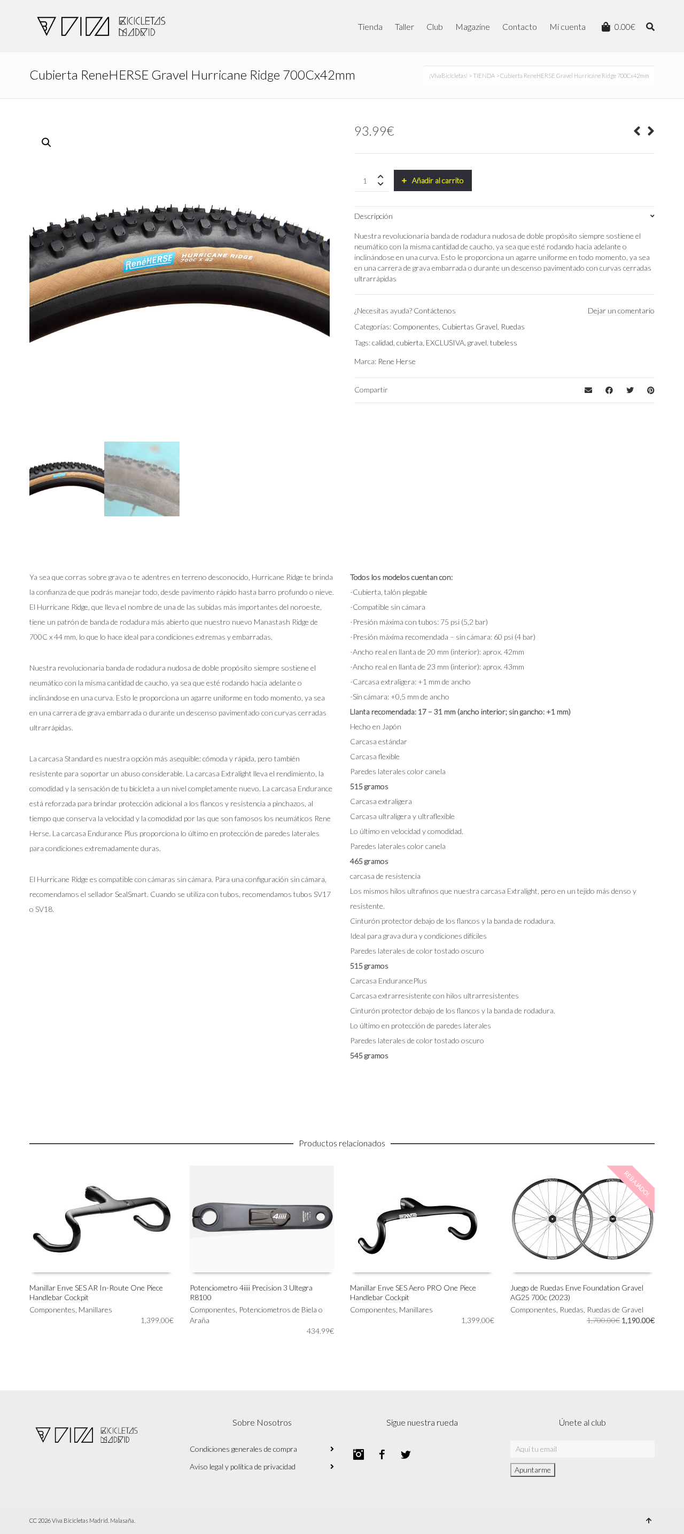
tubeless (503, 342)
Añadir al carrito (438, 180)
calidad (382, 342)
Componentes (416, 326)
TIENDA (484, 75)
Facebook (382, 1454)
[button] (46, 142)
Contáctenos (435, 310)
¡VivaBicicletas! (448, 75)
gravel (477, 342)
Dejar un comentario (621, 310)
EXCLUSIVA (445, 342)
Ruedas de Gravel (615, 1309)
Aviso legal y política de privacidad (243, 1466)
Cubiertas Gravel (470, 326)
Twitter (405, 1454)
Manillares (95, 1309)
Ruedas (513, 326)
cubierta (410, 342)
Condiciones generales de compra (243, 1448)
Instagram (358, 1454)
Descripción (373, 216)
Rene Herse (397, 361)
